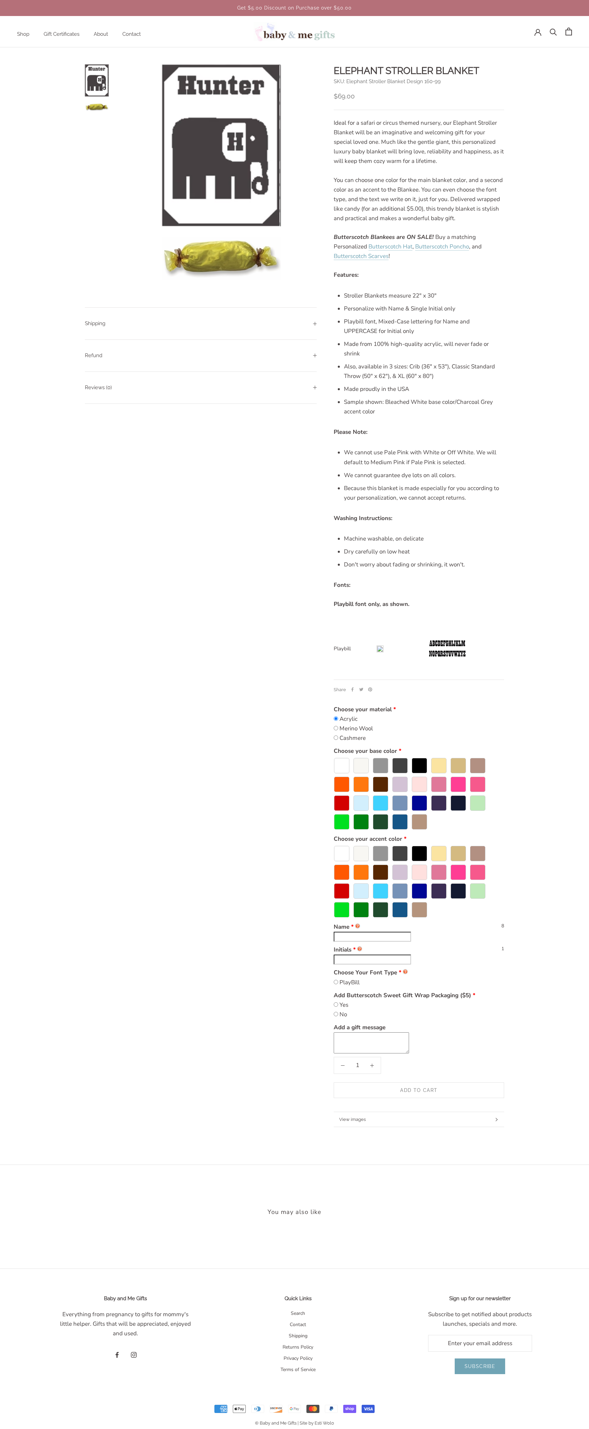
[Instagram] (134, 1354)
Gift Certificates (61, 34)
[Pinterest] (370, 689)
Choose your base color (365, 751)
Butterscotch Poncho (442, 246)
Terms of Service (298, 1369)
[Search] (553, 31)
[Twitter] (361, 689)
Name (344, 927)
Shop (23, 34)
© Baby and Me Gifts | (277, 1423)
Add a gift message (360, 1027)
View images (352, 1119)
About (101, 34)
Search (298, 1313)
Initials (345, 950)
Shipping (95, 323)
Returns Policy (298, 1347)
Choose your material (363, 709)
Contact (131, 34)
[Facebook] (352, 689)
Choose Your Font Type (365, 972)
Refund (93, 355)
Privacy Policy (298, 1358)
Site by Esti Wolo (317, 1423)
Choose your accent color (368, 839)
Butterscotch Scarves (361, 256)
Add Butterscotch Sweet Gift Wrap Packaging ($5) (402, 995)
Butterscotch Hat (390, 246)
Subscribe (480, 1366)
